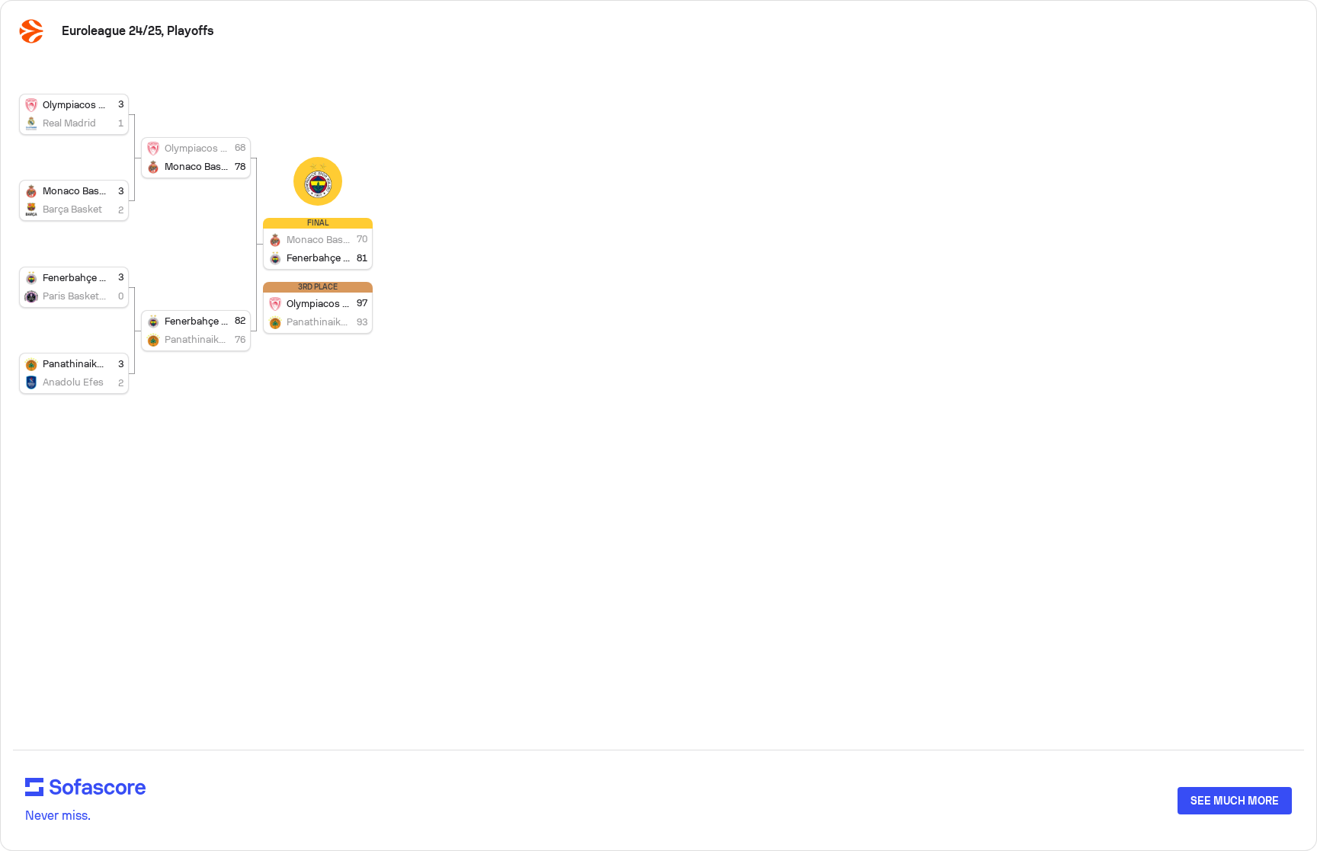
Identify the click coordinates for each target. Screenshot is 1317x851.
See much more (1234, 801)
